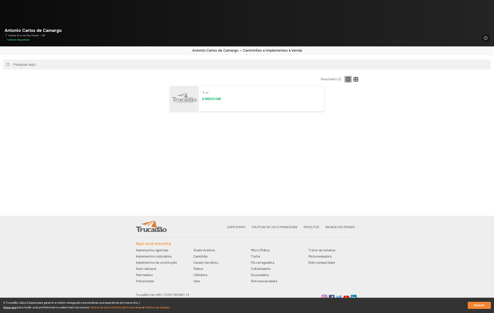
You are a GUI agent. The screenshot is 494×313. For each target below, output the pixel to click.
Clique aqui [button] (9, 307)
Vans (196, 281)
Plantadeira (144, 275)
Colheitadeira (260, 269)
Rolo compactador (321, 263)
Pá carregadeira (262, 263)
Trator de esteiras (321, 250)
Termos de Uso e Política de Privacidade (116, 307)
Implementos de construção (156, 263)
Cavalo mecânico (205, 263)
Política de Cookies (157, 307)
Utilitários (200, 275)
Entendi (479, 305)
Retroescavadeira (264, 281)
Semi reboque (146, 269)
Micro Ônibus (260, 250)
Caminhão (200, 256)
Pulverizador (145, 281)
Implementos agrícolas (152, 250)
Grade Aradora (204, 250)
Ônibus (198, 269)
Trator (256, 256)
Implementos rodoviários (154, 256)
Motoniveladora (320, 256)
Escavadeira (260, 275)
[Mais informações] (485, 38)
